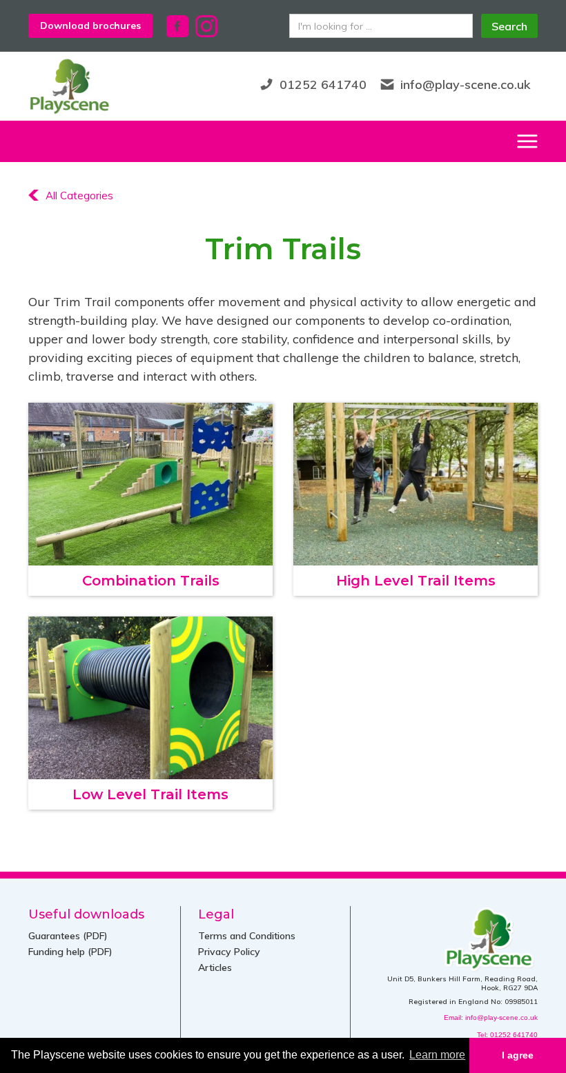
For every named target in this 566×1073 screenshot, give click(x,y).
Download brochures (90, 25)
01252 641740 (323, 84)
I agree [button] (518, 1055)
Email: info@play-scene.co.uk (491, 1017)
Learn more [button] (437, 1055)
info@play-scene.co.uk (465, 84)
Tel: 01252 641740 (507, 1035)
